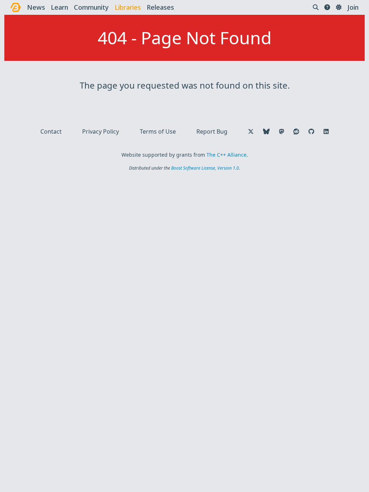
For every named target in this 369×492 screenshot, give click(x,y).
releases (160, 7)
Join (353, 7)
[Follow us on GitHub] (311, 131)
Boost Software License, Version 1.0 (205, 168)
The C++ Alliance (226, 154)
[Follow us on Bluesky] (266, 131)
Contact (51, 131)
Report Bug (211, 131)
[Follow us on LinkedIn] (326, 131)
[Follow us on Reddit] (296, 131)
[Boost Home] (15, 7)
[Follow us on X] (251, 131)
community (91, 7)
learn (59, 7)
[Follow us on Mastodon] (281, 131)
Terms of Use (158, 131)
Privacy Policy (100, 131)
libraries (128, 7)
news (36, 7)
